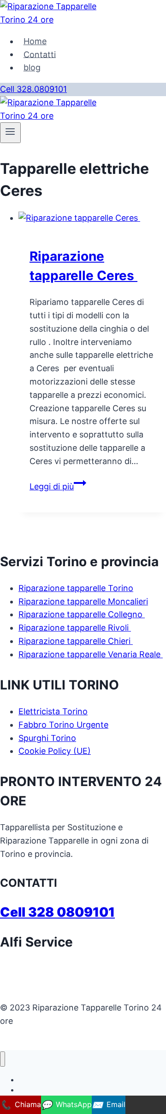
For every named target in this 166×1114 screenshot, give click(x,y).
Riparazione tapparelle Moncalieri (83, 601)
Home (35, 41)
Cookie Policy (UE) (54, 751)
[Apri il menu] (10, 132)
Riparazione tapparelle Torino (75, 588)
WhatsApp (66, 1104)
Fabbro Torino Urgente (63, 724)
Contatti (40, 54)
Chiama (20, 1104)
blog (32, 67)
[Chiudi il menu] (2, 1059)
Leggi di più (58, 486)
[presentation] (92, 218)
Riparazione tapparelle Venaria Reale (90, 654)
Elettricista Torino (53, 711)
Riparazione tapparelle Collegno (81, 614)
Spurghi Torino (47, 738)
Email (108, 1104)
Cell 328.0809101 (33, 89)
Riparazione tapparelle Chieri (75, 641)
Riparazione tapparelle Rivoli (74, 627)
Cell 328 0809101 (57, 912)
